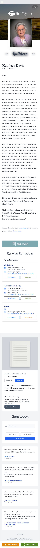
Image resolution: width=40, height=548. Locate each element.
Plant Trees (28, 277)
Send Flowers (28, 317)
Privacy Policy (14, 540)
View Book (9, 380)
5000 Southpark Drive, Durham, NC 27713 (20, 274)
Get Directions (11, 277)
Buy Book (19, 380)
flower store (17, 231)
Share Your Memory (12, 407)
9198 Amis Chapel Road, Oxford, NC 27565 (21, 313)
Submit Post (20, 438)
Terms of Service (25, 540)
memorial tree (24, 228)
